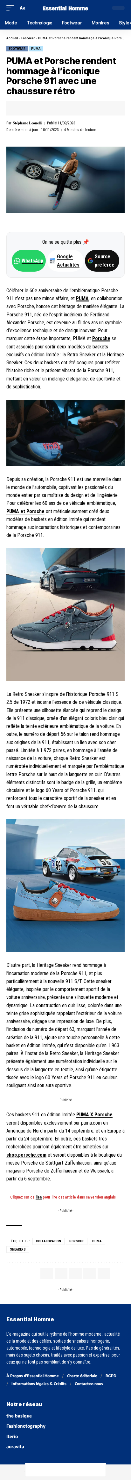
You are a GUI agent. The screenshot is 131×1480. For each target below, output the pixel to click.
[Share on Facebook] (21, 108)
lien (39, 1197)
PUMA (36, 49)
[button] (11, 8)
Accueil (12, 38)
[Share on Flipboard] (40, 108)
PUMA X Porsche (94, 1115)
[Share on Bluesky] (72, 1470)
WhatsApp (32, 261)
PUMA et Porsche (25, 511)
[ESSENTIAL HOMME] (65, 8)
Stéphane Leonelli (27, 123)
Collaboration (48, 1241)
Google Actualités (64, 261)
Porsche (101, 338)
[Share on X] (30, 108)
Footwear (28, 38)
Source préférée (104, 261)
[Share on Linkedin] (50, 108)
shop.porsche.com (26, 1155)
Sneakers (18, 1249)
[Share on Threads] (59, 1470)
